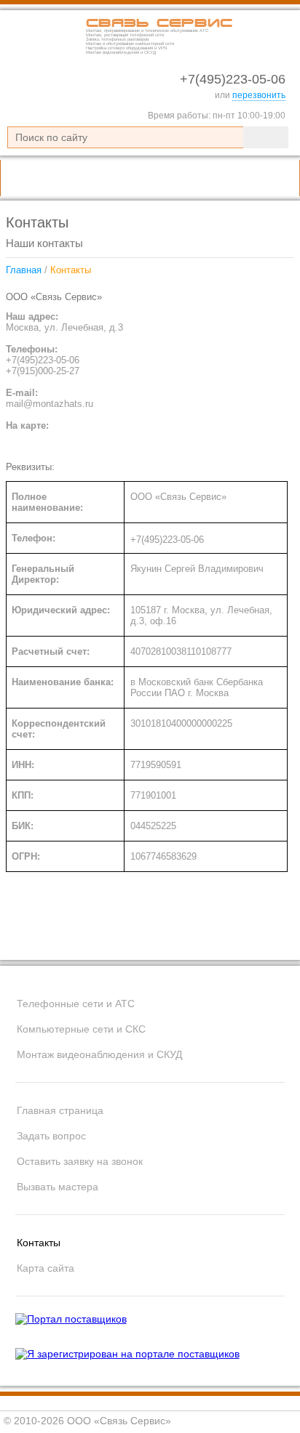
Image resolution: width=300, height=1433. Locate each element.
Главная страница (60, 1110)
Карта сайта (45, 1268)
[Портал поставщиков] (71, 1319)
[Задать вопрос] (233, 178)
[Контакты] (275, 178)
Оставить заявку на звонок (80, 1161)
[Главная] (190, 178)
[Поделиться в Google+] (250, 938)
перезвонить (258, 95)
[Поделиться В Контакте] (167, 938)
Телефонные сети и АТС (76, 1003)
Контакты (38, 1242)
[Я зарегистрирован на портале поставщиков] (127, 1354)
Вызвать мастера (57, 1186)
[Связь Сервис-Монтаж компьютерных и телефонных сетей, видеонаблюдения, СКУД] (43, 51)
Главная (24, 270)
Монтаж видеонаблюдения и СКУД (99, 1054)
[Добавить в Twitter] (278, 938)
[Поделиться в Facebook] (222, 938)
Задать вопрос (51, 1136)
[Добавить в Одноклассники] (195, 938)
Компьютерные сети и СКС (81, 1029)
